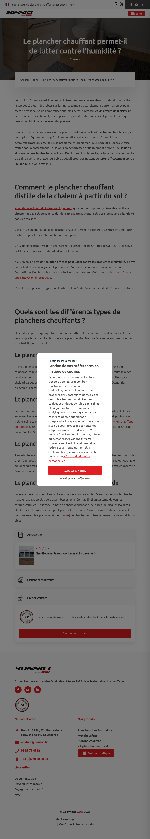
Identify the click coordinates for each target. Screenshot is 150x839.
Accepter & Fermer (75, 470)
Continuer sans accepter (62, 360)
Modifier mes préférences (75, 478)
